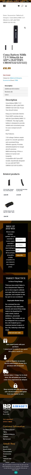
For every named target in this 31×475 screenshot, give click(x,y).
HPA (4, 461)
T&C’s (5, 432)
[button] (25, 27)
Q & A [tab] (6, 95)
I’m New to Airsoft (8, 429)
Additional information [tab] (12, 89)
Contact (16, 1)
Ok (16, 472)
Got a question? (8, 419)
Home (5, 15)
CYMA (16, 80)
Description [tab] (8, 86)
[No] (29, 469)
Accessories (11, 15)
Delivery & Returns (9, 434)
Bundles (5, 447)
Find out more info (15, 333)
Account (22, 1)
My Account (7, 439)
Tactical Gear (7, 458)
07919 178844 (7, 422)
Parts (4, 456)
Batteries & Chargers (16, 78)
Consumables (7, 451)
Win (27, 1)
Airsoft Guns (7, 449)
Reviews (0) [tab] (8, 92)
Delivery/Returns (7, 1)
